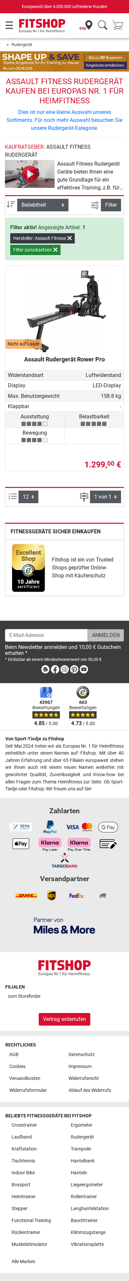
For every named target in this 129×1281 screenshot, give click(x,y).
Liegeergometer (87, 1185)
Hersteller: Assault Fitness (40, 238)
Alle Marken (23, 1261)
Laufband (22, 1137)
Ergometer (81, 1125)
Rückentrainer (26, 1232)
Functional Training (31, 1220)
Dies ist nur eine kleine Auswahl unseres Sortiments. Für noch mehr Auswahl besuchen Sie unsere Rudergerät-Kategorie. (64, 120)
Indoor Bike (23, 1173)
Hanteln (79, 1173)
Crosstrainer (24, 1125)
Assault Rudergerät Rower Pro (64, 359)
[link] (28, 568)
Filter (111, 205)
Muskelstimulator (29, 1244)
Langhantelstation (90, 1208)
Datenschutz (81, 1054)
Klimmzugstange (88, 1232)
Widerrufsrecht (83, 1078)
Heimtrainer (24, 1197)
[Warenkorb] (119, 25)
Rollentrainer (84, 1197)
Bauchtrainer (84, 1220)
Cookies (17, 1066)
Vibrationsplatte (87, 1244)
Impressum (80, 1066)
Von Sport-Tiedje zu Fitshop (34, 739)
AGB (14, 1054)
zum (24, 996)
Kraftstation (24, 1149)
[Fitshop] (42, 25)
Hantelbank (83, 1161)
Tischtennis (23, 1161)
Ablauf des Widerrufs (89, 1090)
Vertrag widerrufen (64, 1019)
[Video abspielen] (30, 174)
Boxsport (21, 1185)
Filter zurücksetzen (33, 249)
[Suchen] (102, 25)
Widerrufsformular (28, 1090)
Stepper (19, 1208)
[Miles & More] (64, 925)
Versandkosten (24, 1078)
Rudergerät (22, 44)
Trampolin (81, 1149)
